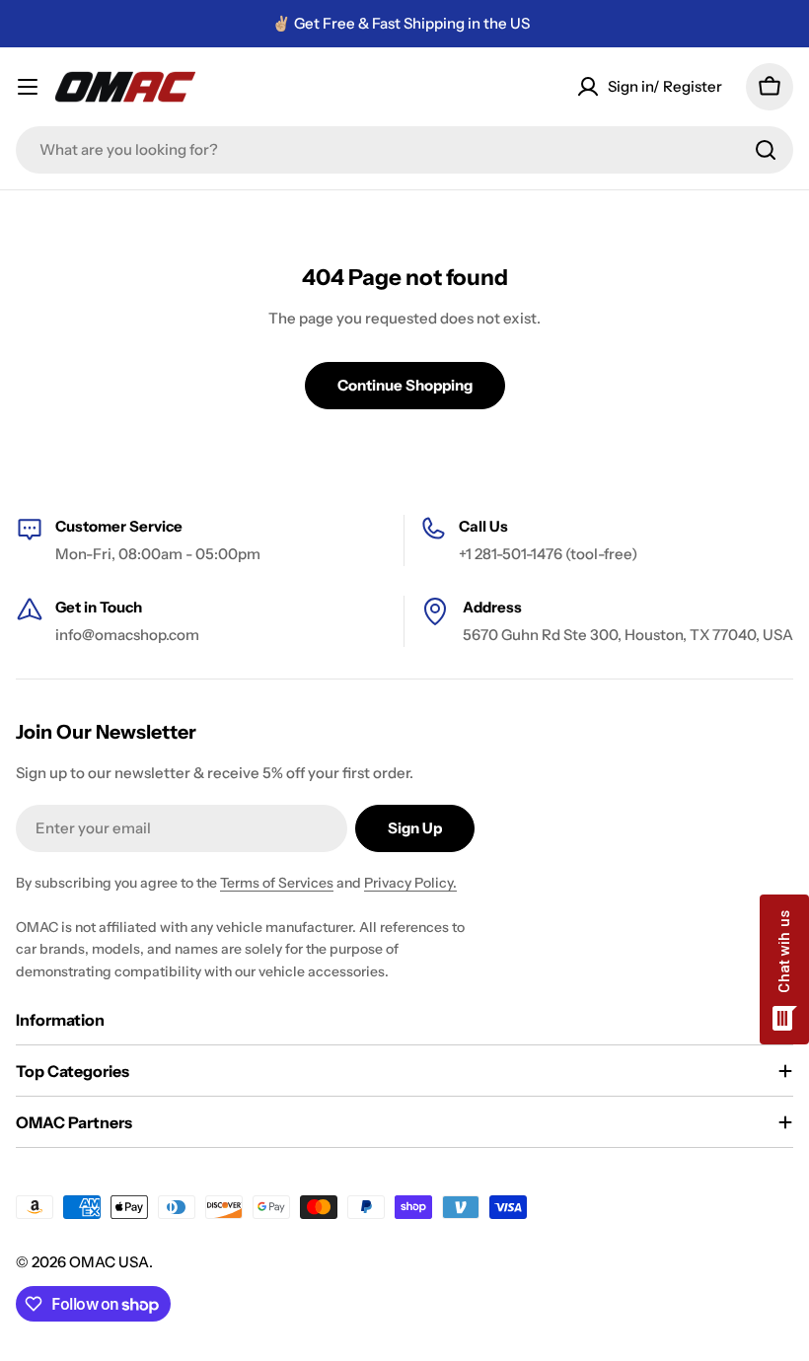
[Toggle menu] (27, 87)
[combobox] (404, 150)
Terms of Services (276, 883)
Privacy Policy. (410, 883)
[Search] (765, 150)
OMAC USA (109, 1262)
